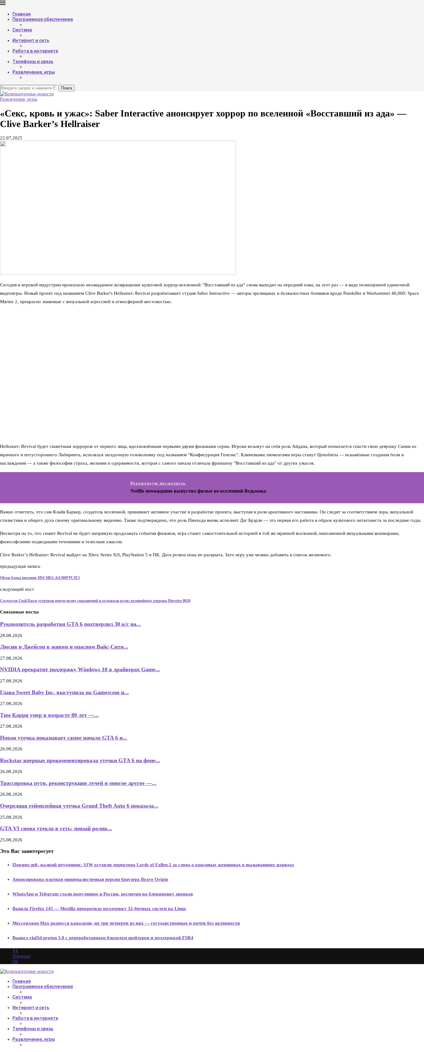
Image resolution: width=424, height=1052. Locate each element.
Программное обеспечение (42, 19)
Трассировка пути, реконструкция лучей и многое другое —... (78, 783)
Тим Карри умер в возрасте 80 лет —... (49, 715)
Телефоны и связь (32, 61)
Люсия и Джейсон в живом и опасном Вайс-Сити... (64, 647)
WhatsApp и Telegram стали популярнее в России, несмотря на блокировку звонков (102, 893)
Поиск (66, 88)
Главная (21, 14)
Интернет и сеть (30, 40)
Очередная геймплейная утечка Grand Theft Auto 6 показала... (79, 806)
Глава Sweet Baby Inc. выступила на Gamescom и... (64, 692)
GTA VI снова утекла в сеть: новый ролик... (56, 828)
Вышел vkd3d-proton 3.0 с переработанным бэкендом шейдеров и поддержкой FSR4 (102, 937)
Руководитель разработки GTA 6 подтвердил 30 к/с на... (70, 624)
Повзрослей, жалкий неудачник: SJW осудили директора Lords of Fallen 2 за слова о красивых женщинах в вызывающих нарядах (153, 864)
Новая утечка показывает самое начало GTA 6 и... (63, 738)
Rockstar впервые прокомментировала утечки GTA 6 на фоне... (80, 760)
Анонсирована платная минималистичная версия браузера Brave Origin (90, 879)
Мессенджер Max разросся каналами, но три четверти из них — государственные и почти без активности (126, 923)
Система (22, 30)
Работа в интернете (35, 51)
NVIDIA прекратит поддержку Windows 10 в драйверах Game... (80, 669)
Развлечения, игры (33, 72)
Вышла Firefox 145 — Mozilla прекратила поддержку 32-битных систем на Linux (99, 908)
